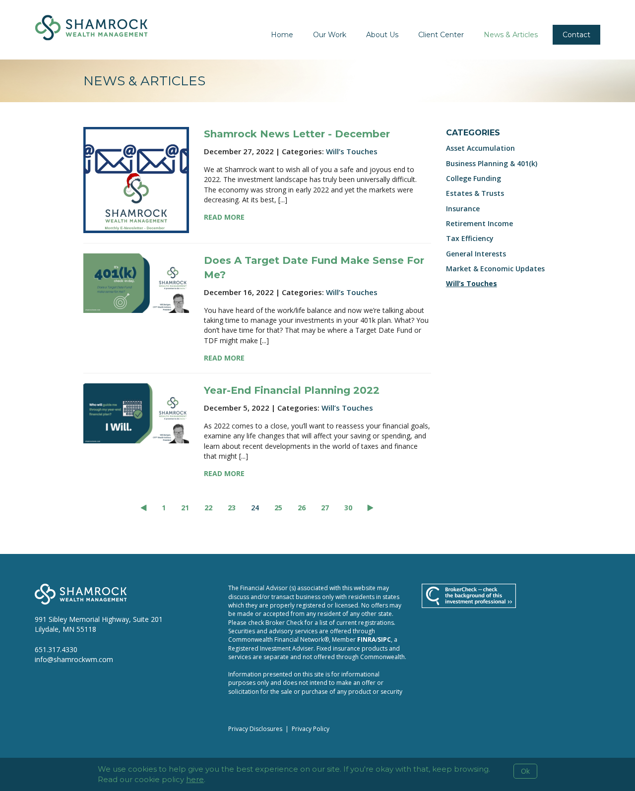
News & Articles (511, 34)
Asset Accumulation (480, 148)
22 (208, 507)
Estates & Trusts (475, 193)
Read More (224, 217)
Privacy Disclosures (255, 729)
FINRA (366, 639)
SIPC (384, 639)
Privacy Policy (310, 729)
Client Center (441, 34)
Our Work (329, 34)
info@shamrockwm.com (74, 659)
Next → (370, 508)
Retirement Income (479, 223)
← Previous (143, 508)
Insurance (463, 208)
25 (278, 507)
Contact (576, 34)
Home (282, 34)
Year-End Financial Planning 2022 (292, 390)
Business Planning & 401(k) (491, 163)
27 (325, 507)
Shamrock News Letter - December (297, 134)
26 (302, 507)
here (195, 779)
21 (185, 507)
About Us (382, 34)
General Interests (476, 253)
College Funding (473, 178)
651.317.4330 (56, 649)
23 (232, 507)
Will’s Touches (352, 151)
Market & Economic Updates (495, 268)
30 (348, 507)
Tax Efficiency (470, 238)
